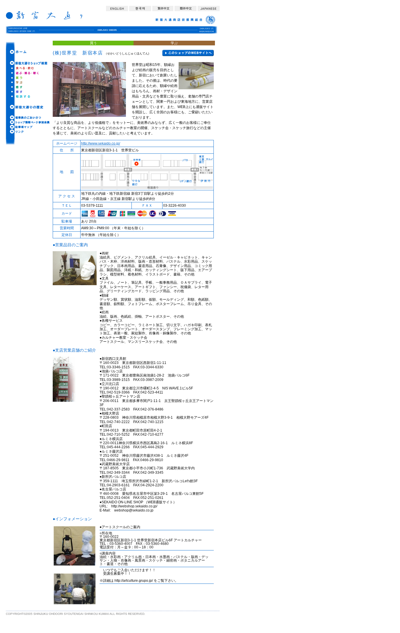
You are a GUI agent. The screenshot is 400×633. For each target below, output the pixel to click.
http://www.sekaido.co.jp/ (100, 143)
